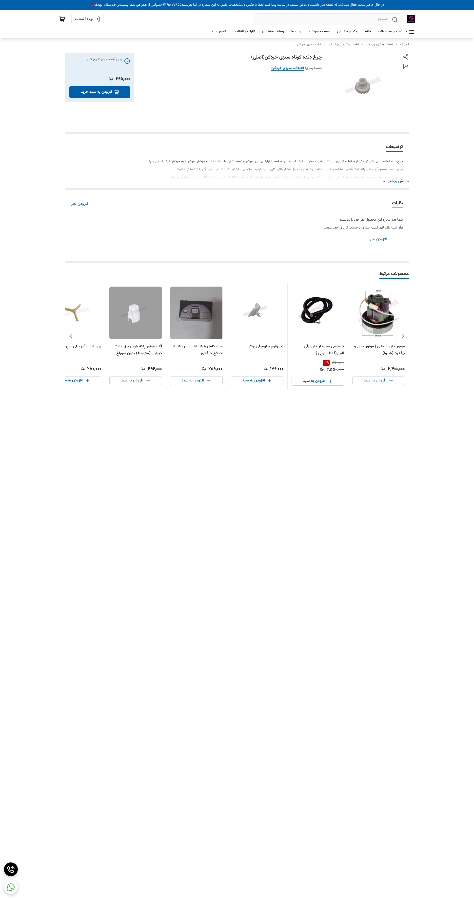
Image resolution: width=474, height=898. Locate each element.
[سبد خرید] (62, 19)
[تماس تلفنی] (11, 869)
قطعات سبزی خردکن (309, 44)
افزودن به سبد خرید (96, 92)
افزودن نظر (79, 204)
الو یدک (404, 44)
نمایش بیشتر (398, 181)
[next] (71, 336)
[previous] (403, 336)
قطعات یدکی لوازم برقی (379, 44)
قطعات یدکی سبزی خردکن (344, 44)
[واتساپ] (11, 887)
